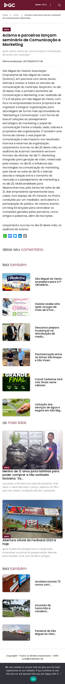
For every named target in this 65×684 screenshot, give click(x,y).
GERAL (16, 15)
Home (5, 15)
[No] (60, 673)
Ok (33, 679)
